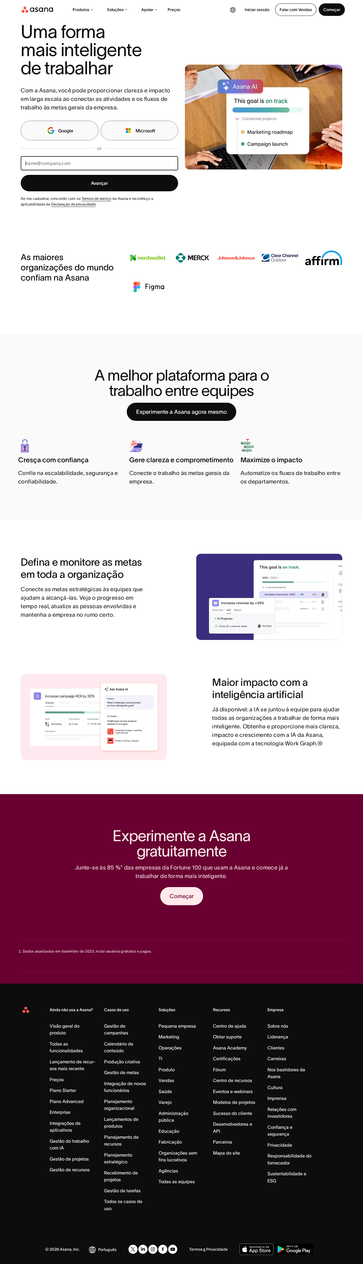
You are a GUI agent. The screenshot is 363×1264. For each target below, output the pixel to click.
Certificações (226, 1058)
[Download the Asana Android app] (294, 1249)
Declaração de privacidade (73, 204)
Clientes (275, 1047)
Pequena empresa (177, 1025)
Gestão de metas (121, 1072)
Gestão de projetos (69, 1158)
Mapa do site (226, 1152)
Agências (168, 1170)
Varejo (165, 1102)
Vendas (166, 1080)
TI (160, 1058)
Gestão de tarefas (122, 1190)
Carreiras (276, 1058)
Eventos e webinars (233, 1091)
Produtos (81, 9)
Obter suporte (227, 1036)
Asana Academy (230, 1047)
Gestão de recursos (70, 1169)
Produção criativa (122, 1061)
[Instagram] (152, 1249)
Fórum (219, 1069)
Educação (169, 1131)
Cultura (274, 1087)
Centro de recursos (232, 1080)
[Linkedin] (142, 1249)
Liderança (277, 1036)
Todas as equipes (177, 1181)
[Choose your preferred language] (233, 9)
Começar (331, 9)
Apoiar (147, 9)
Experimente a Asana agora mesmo (181, 412)
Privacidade (279, 1145)
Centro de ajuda (229, 1025)
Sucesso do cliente (232, 1113)
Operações (170, 1047)
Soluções (115, 9)
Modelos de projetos (234, 1102)
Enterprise (60, 1112)
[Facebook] (162, 1249)
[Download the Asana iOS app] (256, 1249)
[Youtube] (172, 1249)
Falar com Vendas (296, 9)
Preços (174, 9)
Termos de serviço (96, 198)
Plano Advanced (67, 1101)
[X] (133, 1249)
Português (107, 1249)
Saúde (165, 1091)
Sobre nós (277, 1025)
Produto (167, 1069)
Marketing (169, 1036)
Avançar (99, 183)
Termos (195, 1249)
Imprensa (276, 1098)
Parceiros (222, 1141)
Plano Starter (63, 1090)
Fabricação (170, 1141)
